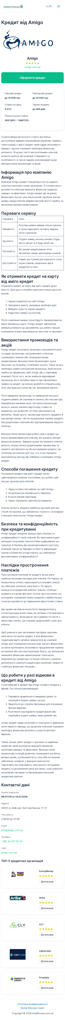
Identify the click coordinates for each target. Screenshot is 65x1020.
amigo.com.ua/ (33, 67)
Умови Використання (32, 1008)
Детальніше (47, 881)
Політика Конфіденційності (32, 1004)
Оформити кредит (32, 77)
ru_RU (49, 6)
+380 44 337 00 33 (11, 841)
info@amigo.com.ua (12, 830)
